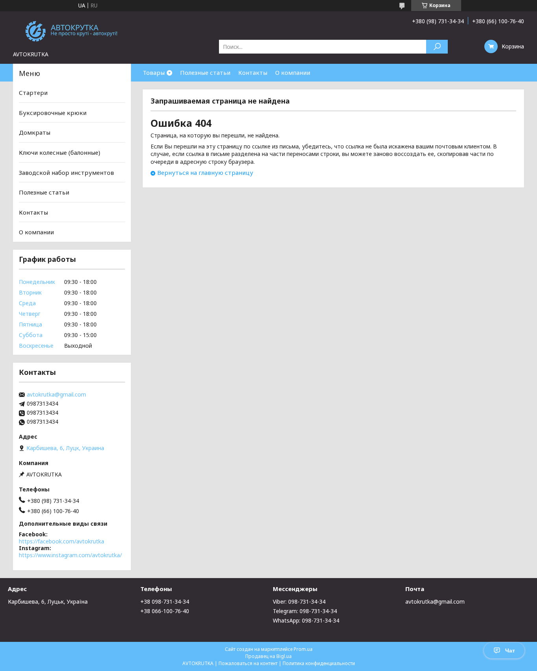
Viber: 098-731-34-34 (299, 601)
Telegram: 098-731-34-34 (305, 611)
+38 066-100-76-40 (164, 611)
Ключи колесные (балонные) (59, 152)
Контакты (252, 72)
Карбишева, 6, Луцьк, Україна (48, 601)
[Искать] (437, 47)
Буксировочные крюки (52, 113)
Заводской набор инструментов (66, 172)
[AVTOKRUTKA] (72, 30)
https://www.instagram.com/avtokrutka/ (70, 555)
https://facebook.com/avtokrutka (61, 541)
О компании (292, 72)
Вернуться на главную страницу (205, 172)
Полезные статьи (205, 72)
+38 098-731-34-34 (164, 601)
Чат (510, 650)
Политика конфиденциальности (319, 663)
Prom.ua (303, 649)
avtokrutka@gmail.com (56, 394)
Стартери (33, 92)
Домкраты (34, 132)
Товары (154, 72)
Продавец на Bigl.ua (268, 656)
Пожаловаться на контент (248, 663)
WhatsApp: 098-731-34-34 (306, 620)
